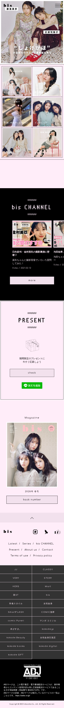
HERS (16, 586)
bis (48, 595)
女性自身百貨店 (48, 637)
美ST (16, 595)
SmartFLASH (16, 612)
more (32, 280)
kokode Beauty (16, 637)
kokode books (16, 646)
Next (58, 33)
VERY (16, 578)
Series (26, 543)
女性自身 (48, 603)
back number (32, 499)
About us (31, 550)
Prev (5, 33)
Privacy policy (42, 555)
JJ (16, 569)
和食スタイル (16, 603)
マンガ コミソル (48, 621)
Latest (12, 543)
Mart (48, 586)
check (32, 373)
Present (14, 550)
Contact (47, 550)
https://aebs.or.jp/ (22, 695)
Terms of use (19, 555)
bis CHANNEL (45, 543)
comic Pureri (16, 621)
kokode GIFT (16, 655)
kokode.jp (48, 629)
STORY (48, 578)
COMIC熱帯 (48, 612)
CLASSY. (48, 569)
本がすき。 (16, 629)
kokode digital (48, 646)
